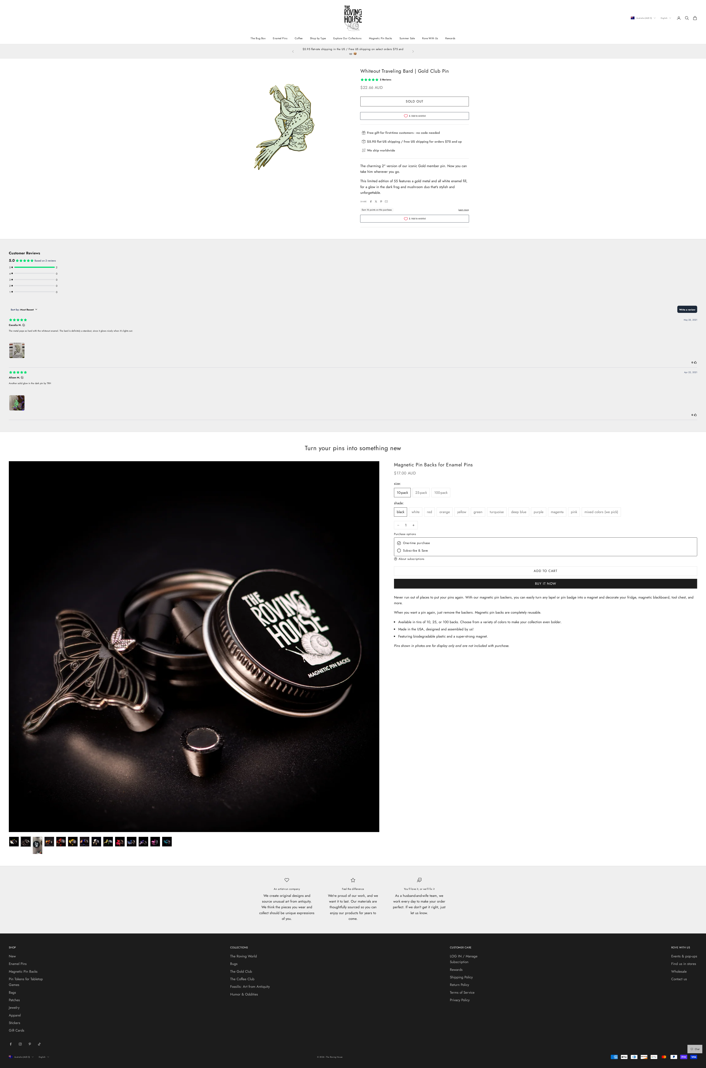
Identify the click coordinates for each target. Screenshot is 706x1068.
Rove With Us (430, 38)
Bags (12, 992)
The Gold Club (241, 971)
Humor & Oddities (244, 994)
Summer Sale (407, 38)
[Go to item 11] (131, 841)
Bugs (234, 963)
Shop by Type (318, 38)
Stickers (14, 1022)
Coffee (299, 38)
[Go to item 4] (49, 841)
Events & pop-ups (684, 956)
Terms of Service (462, 992)
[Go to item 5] (61, 841)
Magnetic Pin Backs (380, 38)
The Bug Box (258, 38)
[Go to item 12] (143, 841)
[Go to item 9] (108, 841)
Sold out (414, 101)
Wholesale (679, 971)
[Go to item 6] (73, 841)
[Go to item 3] (37, 845)
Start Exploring (360, 54)
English (664, 18)
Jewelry (14, 1007)
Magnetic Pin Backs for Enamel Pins (433, 464)
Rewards (450, 38)
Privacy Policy (460, 1000)
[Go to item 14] (167, 841)
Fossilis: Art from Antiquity (250, 986)
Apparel (15, 1015)
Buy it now (545, 583)
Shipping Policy (461, 977)
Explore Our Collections (347, 38)
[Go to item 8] (96, 841)
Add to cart (545, 571)
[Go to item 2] (26, 841)
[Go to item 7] (84, 841)
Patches (14, 1000)
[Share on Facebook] (370, 201)
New (12, 956)
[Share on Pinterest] (381, 201)
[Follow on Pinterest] (30, 1044)
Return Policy (459, 984)
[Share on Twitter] (376, 201)
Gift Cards (16, 1030)
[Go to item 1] (14, 841)
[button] (545, 558)
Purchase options (405, 534)
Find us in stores (683, 963)
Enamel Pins (280, 38)
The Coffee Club (242, 979)
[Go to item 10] (120, 841)
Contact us (679, 979)
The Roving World (243, 956)
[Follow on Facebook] (11, 1044)
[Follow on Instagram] (20, 1044)
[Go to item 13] (155, 841)
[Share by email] (386, 201)
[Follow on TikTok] (39, 1044)
